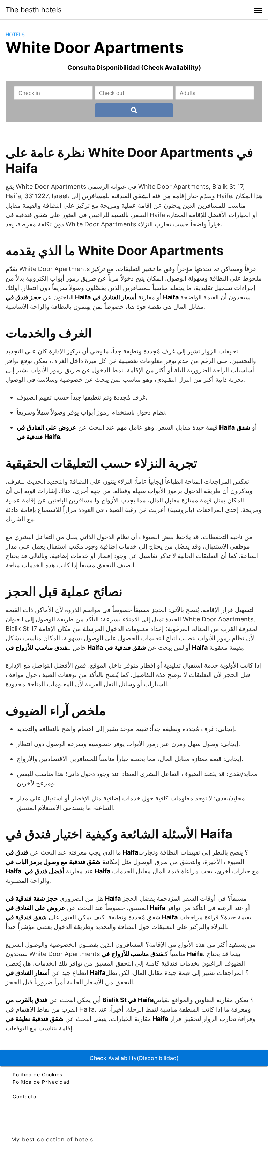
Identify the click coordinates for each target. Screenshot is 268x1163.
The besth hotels (33, 9)
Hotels (15, 34)
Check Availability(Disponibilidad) (134, 1057)
